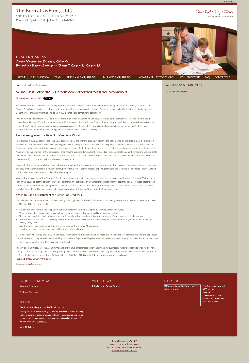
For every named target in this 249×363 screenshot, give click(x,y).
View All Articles (27, 327)
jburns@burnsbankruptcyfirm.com (33, 258)
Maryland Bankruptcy (32, 264)
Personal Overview (29, 286)
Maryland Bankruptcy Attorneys (124, 350)
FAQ (207, 77)
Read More (42, 321)
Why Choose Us (190, 77)
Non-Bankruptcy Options (155, 77)
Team (57, 77)
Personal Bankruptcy (81, 77)
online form (181, 91)
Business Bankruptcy (117, 77)
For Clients (227, 1)
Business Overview (29, 292)
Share (40, 98)
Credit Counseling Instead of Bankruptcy (42, 307)
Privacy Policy (133, 344)
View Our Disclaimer (118, 344)
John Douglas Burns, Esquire (106, 286)
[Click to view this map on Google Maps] (182, 295)
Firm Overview (39, 77)
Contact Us (222, 77)
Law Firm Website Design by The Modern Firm (124, 347)
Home (22, 77)
